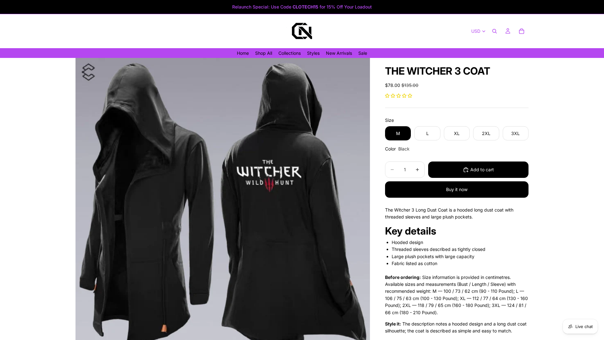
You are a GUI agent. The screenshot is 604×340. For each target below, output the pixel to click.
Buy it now (456, 189)
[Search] (494, 31)
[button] (398, 95)
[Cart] (521, 31)
